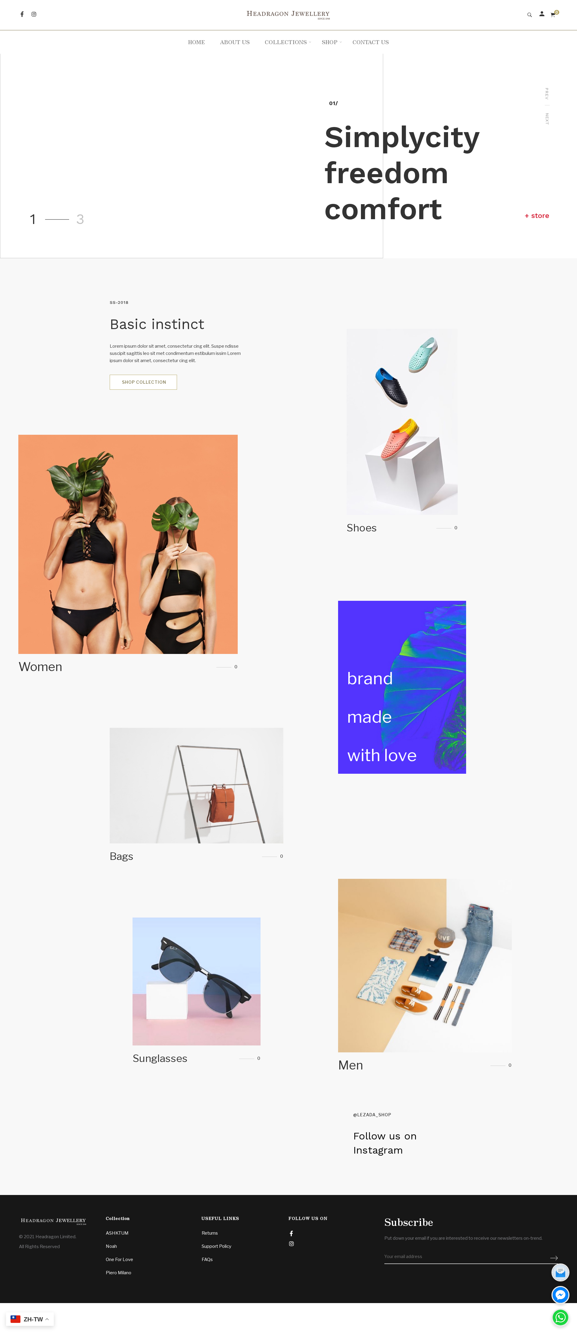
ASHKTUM (117, 1233)
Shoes (402, 435)
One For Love (119, 1259)
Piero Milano (118, 1272)
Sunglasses (197, 994)
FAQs (207, 1259)
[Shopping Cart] (553, 15)
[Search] (529, 15)
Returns (210, 1233)
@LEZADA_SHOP (372, 1114)
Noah (111, 1246)
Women (128, 557)
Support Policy (216, 1246)
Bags (196, 798)
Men (425, 978)
